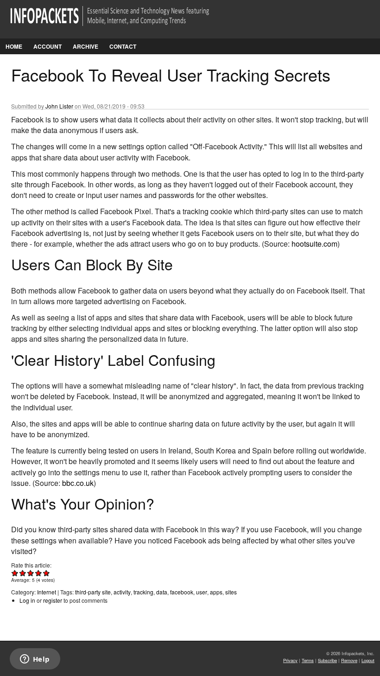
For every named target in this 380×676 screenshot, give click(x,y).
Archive (85, 46)
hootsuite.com (314, 243)
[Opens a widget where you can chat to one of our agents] (34, 659)
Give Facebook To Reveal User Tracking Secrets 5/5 (47, 572)
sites (231, 592)
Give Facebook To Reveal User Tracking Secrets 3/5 (31, 572)
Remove (349, 660)
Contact (122, 46)
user (201, 592)
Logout (367, 660)
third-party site (93, 592)
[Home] (122, 21)
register (52, 600)
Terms (308, 660)
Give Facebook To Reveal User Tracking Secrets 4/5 (39, 572)
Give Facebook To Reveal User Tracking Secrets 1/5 (15, 572)
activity (122, 592)
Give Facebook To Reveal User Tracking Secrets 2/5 (23, 572)
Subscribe (327, 660)
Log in (27, 600)
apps (216, 592)
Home (14, 46)
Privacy (290, 660)
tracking (143, 592)
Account (47, 46)
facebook (181, 592)
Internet (46, 592)
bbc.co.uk (78, 483)
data (161, 592)
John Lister (59, 106)
